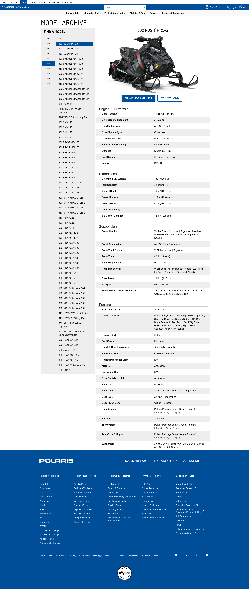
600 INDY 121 (66, 223)
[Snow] (15, 7)
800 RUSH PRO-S (69, 48)
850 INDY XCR (67, 283)
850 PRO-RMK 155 (69, 157)
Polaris (4, 2)
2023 (47, 48)
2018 (47, 73)
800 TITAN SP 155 (69, 355)
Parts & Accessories (114, 13)
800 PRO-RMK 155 (69, 147)
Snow (23, 2)
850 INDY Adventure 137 (72, 308)
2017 (47, 78)
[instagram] (186, 555)
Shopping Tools (92, 13)
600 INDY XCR (67, 273)
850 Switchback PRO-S (71, 69)
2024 (47, 43)
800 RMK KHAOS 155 (71, 198)
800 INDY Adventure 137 (72, 303)
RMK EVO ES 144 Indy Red (73, 117)
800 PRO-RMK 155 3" (70, 152)
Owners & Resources (173, 13)
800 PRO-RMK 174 (69, 187)
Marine (42, 2)
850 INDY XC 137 (69, 268)
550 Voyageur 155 (68, 350)
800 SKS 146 (65, 122)
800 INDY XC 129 (69, 248)
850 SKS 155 (65, 137)
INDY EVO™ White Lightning (73, 313)
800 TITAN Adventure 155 (72, 365)
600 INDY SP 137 (68, 238)
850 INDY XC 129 (69, 253)
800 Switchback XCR (70, 79)
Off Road (14, 2)
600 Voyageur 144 (68, 345)
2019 (47, 68)
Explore (154, 13)
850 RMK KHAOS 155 (71, 207)
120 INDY (64, 370)
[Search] (143, 7)
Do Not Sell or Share (149, 555)
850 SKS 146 (65, 127)
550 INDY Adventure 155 (72, 293)
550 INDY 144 (66, 228)
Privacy (73, 555)
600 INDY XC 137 (69, 258)
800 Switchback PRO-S (71, 64)
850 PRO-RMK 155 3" (70, 162)
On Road (32, 2)
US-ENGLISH (191, 460)
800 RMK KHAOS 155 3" (72, 203)
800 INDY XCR (67, 278)
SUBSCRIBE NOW (136, 460)
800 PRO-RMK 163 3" (70, 172)
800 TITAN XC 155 (69, 360)
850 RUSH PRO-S (69, 53)
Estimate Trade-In (170, 98)
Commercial (53, 2)
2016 (47, 83)
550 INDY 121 (66, 218)
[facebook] (176, 555)
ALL (61, 38)
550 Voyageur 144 (68, 340)
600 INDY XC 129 (69, 243)
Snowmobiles (73, 13)
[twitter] (196, 555)
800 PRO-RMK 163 (69, 167)
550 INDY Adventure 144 (72, 288)
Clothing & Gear (138, 13)
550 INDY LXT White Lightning (70, 325)
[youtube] (207, 555)
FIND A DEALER (164, 460)
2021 (47, 58)
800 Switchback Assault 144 (74, 94)
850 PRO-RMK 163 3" (70, 182)
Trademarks (132, 555)
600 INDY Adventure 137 (72, 298)
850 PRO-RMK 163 (69, 177)
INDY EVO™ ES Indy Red (72, 318)
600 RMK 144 (66, 104)
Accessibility (118, 555)
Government (67, 2)
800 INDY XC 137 (69, 263)
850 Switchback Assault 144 (74, 99)
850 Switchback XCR (70, 84)
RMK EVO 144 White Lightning (70, 110)
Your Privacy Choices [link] (88, 555)
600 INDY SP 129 (68, 233)
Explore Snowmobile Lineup (138, 98)
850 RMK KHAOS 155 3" (72, 213)
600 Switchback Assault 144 (74, 89)
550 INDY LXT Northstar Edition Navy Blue (71, 333)
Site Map (63, 555)
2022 (47, 53)
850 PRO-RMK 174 (69, 192)
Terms (107, 555)
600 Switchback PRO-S (71, 59)
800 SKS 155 (65, 132)
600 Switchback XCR (70, 74)
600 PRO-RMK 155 (69, 142)
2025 (47, 38)
